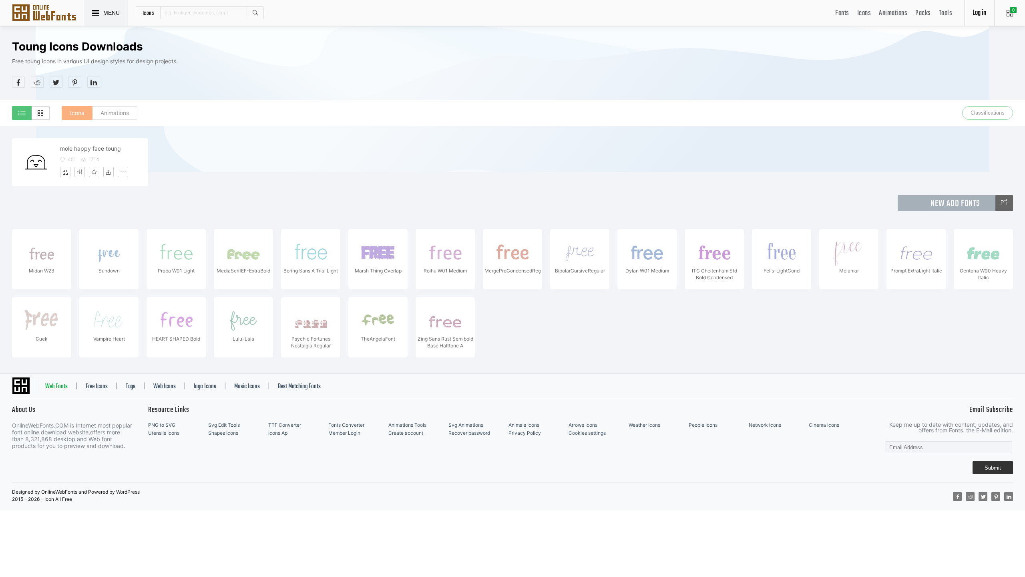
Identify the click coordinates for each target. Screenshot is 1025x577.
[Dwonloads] (108, 172)
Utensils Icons (163, 433)
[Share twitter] (56, 82)
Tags (130, 386)
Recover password (469, 433)
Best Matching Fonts (299, 386)
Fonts (842, 13)
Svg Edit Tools (224, 425)
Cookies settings (587, 433)
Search (255, 13)
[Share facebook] (18, 82)
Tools (946, 13)
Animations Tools (407, 425)
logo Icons (205, 386)
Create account (405, 433)
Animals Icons (523, 425)
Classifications (988, 113)
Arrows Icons (583, 425)
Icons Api (278, 433)
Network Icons (765, 425)
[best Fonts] (1004, 203)
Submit (993, 468)
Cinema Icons (824, 425)
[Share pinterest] (74, 82)
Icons (864, 13)
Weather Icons (644, 425)
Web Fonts (56, 386)
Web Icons (164, 386)
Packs (923, 13)
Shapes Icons (223, 433)
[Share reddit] (37, 82)
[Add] (65, 172)
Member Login (344, 433)
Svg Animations (465, 425)
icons (148, 13)
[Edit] (79, 172)
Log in (979, 13)
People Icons (703, 425)
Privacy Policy (524, 433)
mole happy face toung (90, 148)
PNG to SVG (161, 425)
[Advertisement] (867, 64)
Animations (893, 13)
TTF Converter (284, 425)
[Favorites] (94, 172)
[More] (123, 172)
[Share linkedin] (93, 82)
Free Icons (97, 386)
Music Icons (247, 386)
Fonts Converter (346, 425)
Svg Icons (48, 13)
